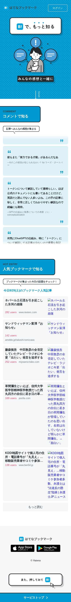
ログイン (58, 8)
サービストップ (34, 597)
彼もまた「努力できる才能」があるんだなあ (35, 157)
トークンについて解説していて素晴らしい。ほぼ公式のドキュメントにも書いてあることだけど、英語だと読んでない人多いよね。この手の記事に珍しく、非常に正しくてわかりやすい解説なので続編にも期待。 (35, 197)
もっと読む (35, 506)
